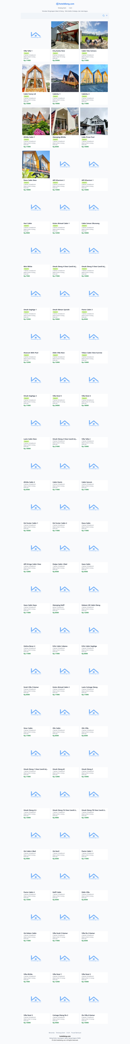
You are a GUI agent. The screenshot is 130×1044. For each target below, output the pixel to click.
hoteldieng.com (61, 1040)
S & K (70, 8)
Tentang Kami (62, 8)
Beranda (51, 1033)
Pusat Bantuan (76, 1033)
